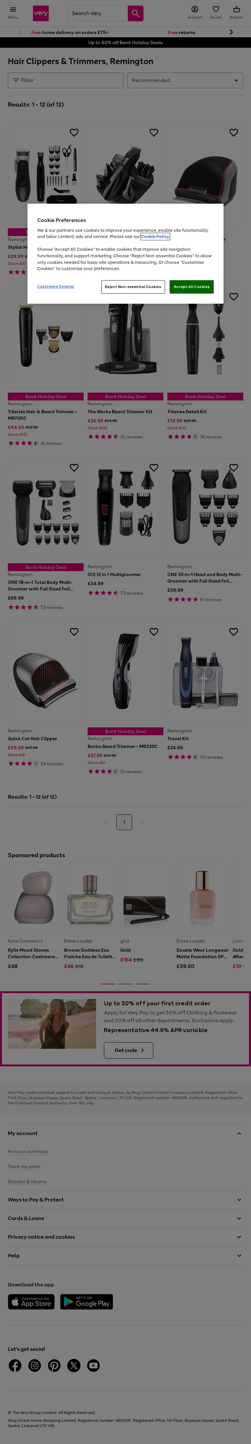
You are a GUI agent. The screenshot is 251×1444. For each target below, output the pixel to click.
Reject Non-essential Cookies (133, 286)
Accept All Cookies (191, 286)
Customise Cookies (55, 286)
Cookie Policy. (155, 237)
